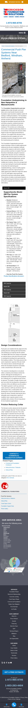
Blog (14, 636)
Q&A (14, 628)
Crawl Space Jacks (6, 503)
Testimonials (14, 653)
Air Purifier (14, 609)
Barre (5, 534)
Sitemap (18, 699)
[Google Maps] (4, 663)
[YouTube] (11, 663)
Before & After (14, 650)
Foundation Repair (14, 591)
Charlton (6, 537)
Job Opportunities (14, 638)
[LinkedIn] (9, 663)
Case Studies (14, 648)
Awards (14, 621)
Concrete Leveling (14, 596)
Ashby (5, 528)
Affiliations (14, 633)
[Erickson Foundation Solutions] (14, 704)
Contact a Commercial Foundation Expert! (14, 456)
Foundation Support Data (7, 506)
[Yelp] (2, 663)
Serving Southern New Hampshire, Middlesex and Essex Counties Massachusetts (14, 26)
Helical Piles (9, 470)
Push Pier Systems (6, 496)
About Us (14, 616)
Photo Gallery (4, 508)
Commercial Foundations (10, 491)
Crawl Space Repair (14, 599)
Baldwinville (6, 533)
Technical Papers (14, 631)
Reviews (14, 655)
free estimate (10, 477)
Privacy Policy (24, 697)
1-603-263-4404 (14, 685)
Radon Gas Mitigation (14, 604)
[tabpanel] (14, 234)
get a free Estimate (14, 672)
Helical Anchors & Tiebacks (8, 498)
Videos (14, 645)
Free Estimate (14, 606)
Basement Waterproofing (14, 594)
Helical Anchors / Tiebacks (13, 467)
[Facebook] (7, 663)
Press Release (14, 618)
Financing (14, 623)
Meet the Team (14, 626)
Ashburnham (7, 527)
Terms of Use (11, 699)
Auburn (5, 531)
